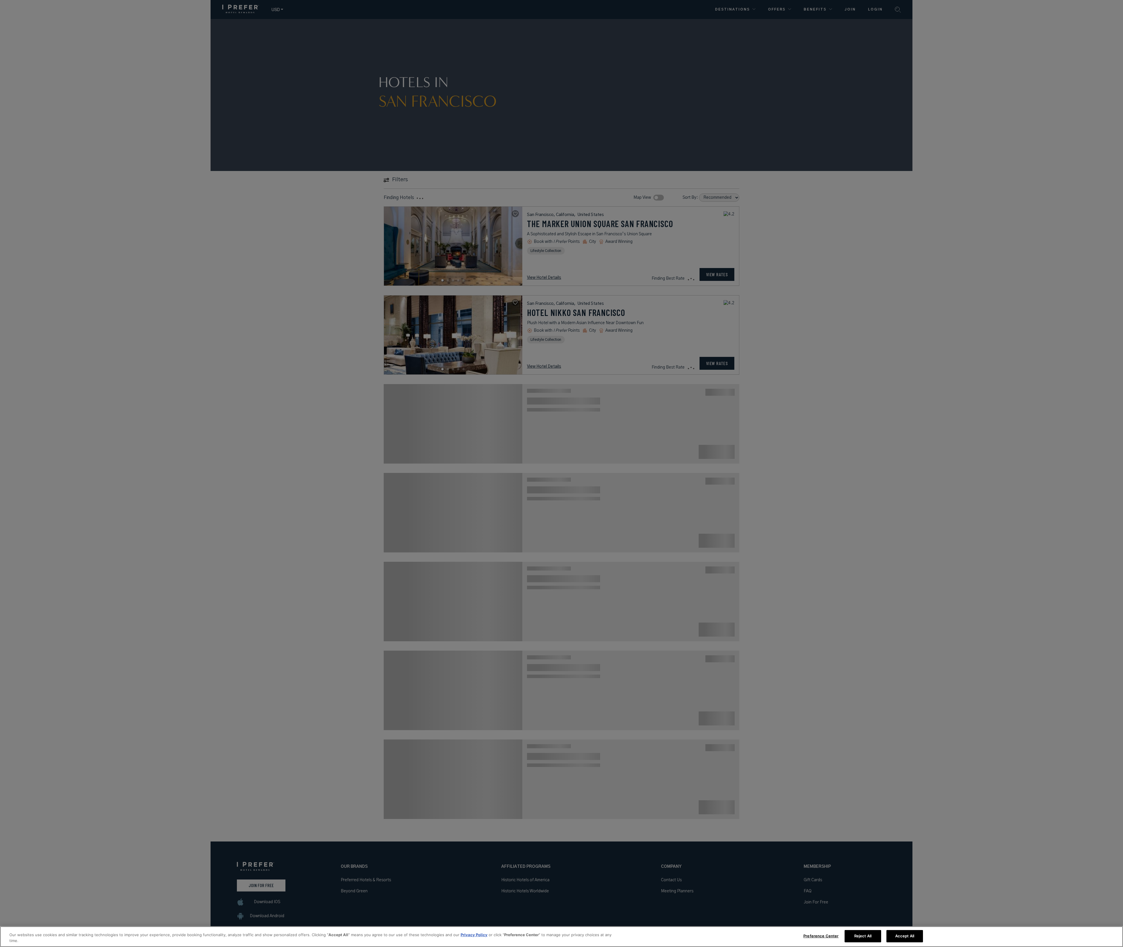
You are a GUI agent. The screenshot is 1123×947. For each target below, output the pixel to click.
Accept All (904, 936)
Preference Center (820, 936)
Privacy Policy (474, 934)
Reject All (862, 936)
